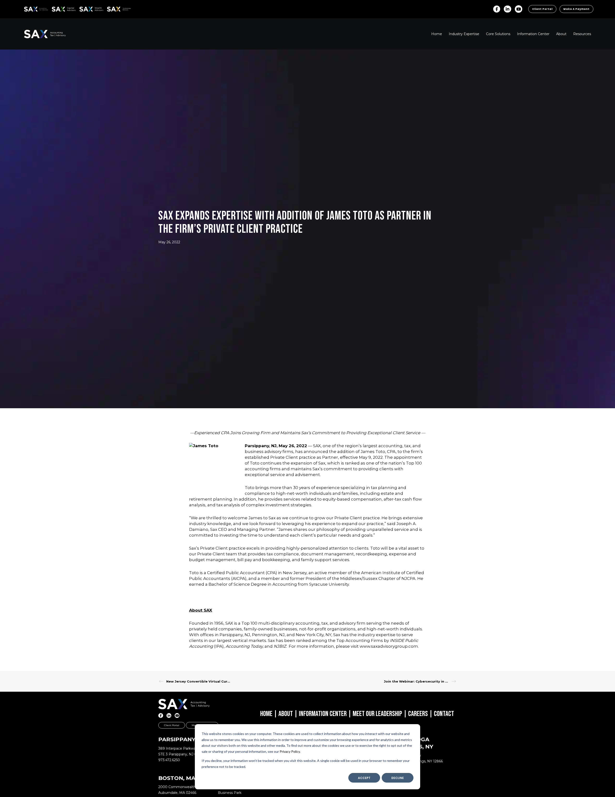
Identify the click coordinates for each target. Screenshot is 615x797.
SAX (27, 8)
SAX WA (84, 8)
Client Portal (542, 9)
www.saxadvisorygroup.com (389, 646)
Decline (397, 778)
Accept (364, 778)
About (285, 713)
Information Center (323, 713)
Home (266, 713)
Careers (418, 713)
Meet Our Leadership (377, 713)
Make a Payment (576, 9)
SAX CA (57, 8)
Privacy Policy (290, 751)
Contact (444, 713)
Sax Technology (116, 9)
